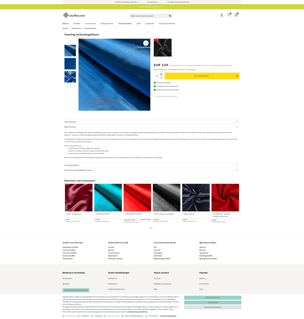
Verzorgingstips (71, 165)
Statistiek (85, 316)
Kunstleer (158, 253)
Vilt (155, 247)
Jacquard (203, 253)
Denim (111, 250)
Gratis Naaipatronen (116, 289)
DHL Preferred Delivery (134, 316)
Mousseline (68, 259)
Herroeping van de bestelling (76, 290)
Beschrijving (69, 127)
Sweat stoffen (69, 256)
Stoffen (76, 24)
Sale (139, 24)
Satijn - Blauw (189, 214)
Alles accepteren (213, 297)
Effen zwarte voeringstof (164, 214)
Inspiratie (150, 24)
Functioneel (71, 316)
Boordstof (112, 256)
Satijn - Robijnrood (73, 214)
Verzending (67, 278)
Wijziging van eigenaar (163, 284)
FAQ (155, 289)
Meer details (70, 122)
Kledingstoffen (206, 256)
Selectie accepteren (213, 307)
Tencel (202, 247)
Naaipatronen (107, 24)
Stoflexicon (112, 278)
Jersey (111, 247)
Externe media (113, 316)
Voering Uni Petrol (103, 214)
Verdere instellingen (168, 316)
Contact (157, 278)
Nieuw (65, 24)
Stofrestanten (125, 24)
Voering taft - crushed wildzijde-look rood (221, 215)
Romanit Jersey (115, 259)
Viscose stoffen (70, 253)
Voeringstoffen (90, 28)
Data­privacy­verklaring (137, 312)
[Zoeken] (170, 16)
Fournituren (90, 24)
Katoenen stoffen (70, 247)
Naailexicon (113, 284)
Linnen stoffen (69, 250)
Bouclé (202, 250)
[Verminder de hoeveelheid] (161, 77)
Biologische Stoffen (208, 259)
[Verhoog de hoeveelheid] (161, 74)
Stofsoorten (76, 28)
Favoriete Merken (167, 24)
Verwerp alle (213, 302)
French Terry (114, 253)
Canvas (157, 250)
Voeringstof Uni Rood (133, 214)
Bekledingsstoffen (162, 259)
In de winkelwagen (201, 76)
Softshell (158, 256)
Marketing (98, 316)
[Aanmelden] (221, 15)
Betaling (66, 284)
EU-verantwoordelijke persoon (78, 170)
